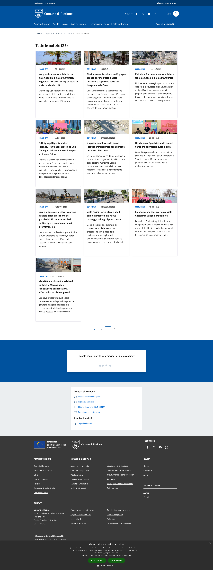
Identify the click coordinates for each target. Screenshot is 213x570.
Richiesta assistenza (79, 523)
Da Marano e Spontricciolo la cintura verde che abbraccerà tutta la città (154, 145)
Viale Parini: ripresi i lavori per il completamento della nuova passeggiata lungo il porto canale (104, 215)
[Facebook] (135, 13)
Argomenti (49, 33)
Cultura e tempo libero (80, 470)
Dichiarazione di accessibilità (119, 523)
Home (39, 33)
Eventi (146, 497)
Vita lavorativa (77, 474)
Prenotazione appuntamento (82, 510)
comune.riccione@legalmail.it (50, 535)
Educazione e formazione (117, 465)
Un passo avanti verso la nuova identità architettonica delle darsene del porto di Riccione (106, 146)
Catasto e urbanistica (79, 483)
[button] (106, 566)
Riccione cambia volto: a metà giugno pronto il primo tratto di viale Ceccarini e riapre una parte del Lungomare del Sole (106, 79)
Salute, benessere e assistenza (120, 483)
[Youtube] (147, 13)
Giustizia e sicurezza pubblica (119, 470)
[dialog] (106, 555)
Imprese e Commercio (80, 479)
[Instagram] (154, 13)
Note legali (111, 518)
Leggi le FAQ (76, 518)
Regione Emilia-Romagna (44, 3)
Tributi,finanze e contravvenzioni (120, 474)
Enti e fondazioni (41, 479)
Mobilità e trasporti (79, 488)
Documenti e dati (41, 492)
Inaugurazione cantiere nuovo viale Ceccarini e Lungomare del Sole (153, 213)
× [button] (210, 543)
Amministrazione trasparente (119, 510)
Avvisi (146, 474)
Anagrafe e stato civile (80, 466)
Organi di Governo (41, 466)
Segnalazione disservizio (81, 514)
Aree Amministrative (43, 470)
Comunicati (43, 69)
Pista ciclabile (64, 33)
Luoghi (146, 492)
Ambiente (111, 479)
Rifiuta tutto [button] (116, 560)
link (130, 555)
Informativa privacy (115, 514)
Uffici (36, 474)
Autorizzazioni (113, 488)
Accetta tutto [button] (97, 560)
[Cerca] (176, 14)
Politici (37, 483)
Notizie (146, 466)
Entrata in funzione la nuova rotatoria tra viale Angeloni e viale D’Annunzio (154, 76)
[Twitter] (141, 13)
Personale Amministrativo (45, 488)
